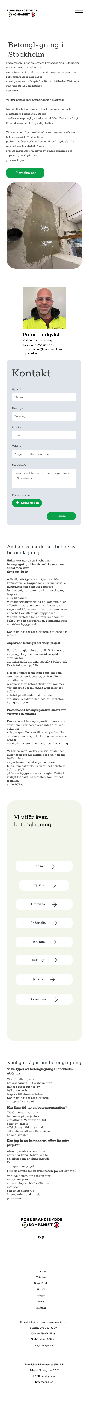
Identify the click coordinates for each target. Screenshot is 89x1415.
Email (16, 427)
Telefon (16, 446)
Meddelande (20, 465)
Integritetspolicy (43, 1345)
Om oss (41, 1271)
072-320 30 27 (44, 345)
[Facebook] (39, 1237)
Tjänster (41, 1277)
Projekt (41, 1295)
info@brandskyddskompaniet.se (47, 1322)
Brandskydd (41, 1283)
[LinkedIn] (43, 1237)
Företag (17, 408)
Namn (16, 389)
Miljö (41, 1301)
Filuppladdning (21, 495)
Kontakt (41, 1308)
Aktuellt (41, 1289)
